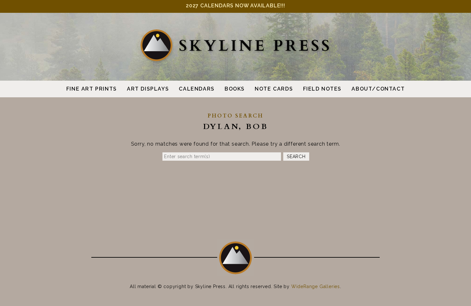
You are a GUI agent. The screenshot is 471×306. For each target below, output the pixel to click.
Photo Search (235, 115)
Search (296, 156)
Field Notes (322, 89)
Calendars (196, 89)
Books (235, 89)
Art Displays (148, 89)
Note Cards (274, 89)
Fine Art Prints (91, 89)
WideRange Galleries (315, 286)
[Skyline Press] (235, 60)
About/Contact (378, 89)
